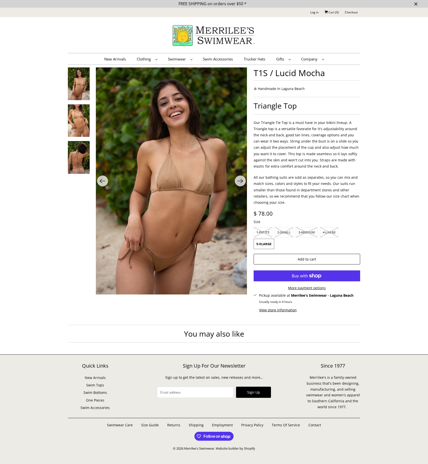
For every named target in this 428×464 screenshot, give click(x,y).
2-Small (284, 232)
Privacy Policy (252, 425)
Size (257, 221)
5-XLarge (263, 244)
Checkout (351, 12)
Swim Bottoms (95, 392)
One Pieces (95, 400)
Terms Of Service (286, 425)
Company (310, 59)
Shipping (196, 425)
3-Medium (306, 232)
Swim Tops (95, 385)
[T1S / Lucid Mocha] (171, 180)
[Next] (240, 180)
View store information (278, 310)
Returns (173, 425)
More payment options (307, 288)
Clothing (145, 59)
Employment (222, 425)
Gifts (281, 59)
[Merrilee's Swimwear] (214, 36)
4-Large (329, 232)
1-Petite (262, 232)
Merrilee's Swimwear (199, 448)
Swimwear (178, 59)
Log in (314, 12)
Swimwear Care (120, 425)
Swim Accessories (218, 59)
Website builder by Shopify (235, 448)
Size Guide (150, 425)
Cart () (333, 12)
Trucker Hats (254, 59)
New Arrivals (115, 59)
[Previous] (102, 180)
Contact (314, 425)
